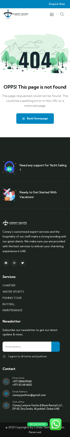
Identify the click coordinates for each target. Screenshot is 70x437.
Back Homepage (37, 118)
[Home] (16, 14)
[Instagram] (14, 263)
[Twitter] (22, 263)
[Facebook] (6, 263)
